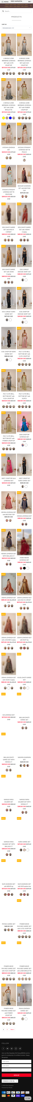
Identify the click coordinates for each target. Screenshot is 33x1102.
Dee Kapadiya (9, 1085)
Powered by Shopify (7, 1087)
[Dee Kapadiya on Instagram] (16, 1048)
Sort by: (4, 24)
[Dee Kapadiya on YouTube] (8, 1048)
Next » (12, 1029)
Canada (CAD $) (9, 1081)
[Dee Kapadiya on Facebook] (4, 1048)
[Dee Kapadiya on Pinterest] (12, 1048)
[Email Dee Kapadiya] (20, 1048)
